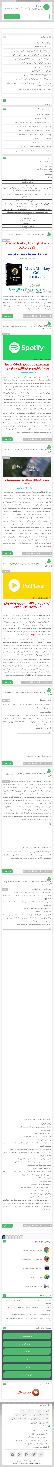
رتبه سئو (21, 194)
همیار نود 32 (48, 171)
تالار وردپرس (21, 1460)
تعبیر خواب (30, 1411)
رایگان (50, 176)
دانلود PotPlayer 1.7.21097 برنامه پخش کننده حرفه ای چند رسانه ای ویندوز (27, 565)
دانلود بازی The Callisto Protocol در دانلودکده (36, 74)
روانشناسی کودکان (27, 182)
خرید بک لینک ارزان (45, 161)
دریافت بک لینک (28, 203)
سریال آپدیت (27, 215)
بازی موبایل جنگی (27, 1374)
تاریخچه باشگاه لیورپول (44, 42)
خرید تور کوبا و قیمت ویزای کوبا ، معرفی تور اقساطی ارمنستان (32, 54)
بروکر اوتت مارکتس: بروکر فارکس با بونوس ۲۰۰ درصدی (33, 78)
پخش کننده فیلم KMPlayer (33, 1286)
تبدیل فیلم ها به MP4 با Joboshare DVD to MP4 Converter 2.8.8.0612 (28, 1302)
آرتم (49, 1307)
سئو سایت (48, 174)
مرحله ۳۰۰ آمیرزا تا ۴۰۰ (27, 226)
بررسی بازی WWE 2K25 (43, 46)
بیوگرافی (38, 1411)
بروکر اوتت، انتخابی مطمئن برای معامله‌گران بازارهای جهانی (33, 58)
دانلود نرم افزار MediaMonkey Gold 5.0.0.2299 (25, 234)
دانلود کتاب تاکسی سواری (43, 66)
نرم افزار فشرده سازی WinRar (32, 1268)
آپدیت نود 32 (47, 164)
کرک (27, 1359)
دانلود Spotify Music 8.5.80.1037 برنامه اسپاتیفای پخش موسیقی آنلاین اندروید (27, 327)
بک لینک (16, 1463)
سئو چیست (27, 223)
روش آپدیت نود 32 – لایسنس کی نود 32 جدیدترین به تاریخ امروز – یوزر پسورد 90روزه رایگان (29, 84)
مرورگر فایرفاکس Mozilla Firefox (31, 1259)
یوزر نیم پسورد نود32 (27, 185)
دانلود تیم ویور (27, 1336)
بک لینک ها (26, 201)
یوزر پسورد (27, 217)
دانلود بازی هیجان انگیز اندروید (39, 1418)
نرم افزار (42, 621)
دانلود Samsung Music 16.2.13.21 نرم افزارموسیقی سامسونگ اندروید (28, 693)
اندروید (46, 1411)
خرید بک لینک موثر (31, 209)
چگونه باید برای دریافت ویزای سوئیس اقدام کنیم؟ (35, 62)
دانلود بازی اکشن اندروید (41, 1415)
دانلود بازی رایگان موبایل (27, 1344)
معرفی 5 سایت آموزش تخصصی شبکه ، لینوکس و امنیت (33, 89)
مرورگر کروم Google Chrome (32, 1250)
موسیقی (12, 296)
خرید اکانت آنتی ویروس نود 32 (27, 206)
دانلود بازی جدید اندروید (22, 1415)
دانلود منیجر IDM (36, 1277)
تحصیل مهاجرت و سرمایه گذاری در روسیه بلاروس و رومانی (32, 50)
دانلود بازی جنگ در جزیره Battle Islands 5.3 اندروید (28, 1314)
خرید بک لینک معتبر (10, 187)
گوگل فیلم (27, 1351)
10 (21, 1237)
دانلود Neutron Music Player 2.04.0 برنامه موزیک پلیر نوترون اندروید (29, 774)
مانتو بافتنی (27, 229)
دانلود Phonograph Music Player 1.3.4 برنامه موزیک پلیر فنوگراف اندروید (27, 450)
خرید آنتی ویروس (27, 179)
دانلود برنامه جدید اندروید (18, 1418)
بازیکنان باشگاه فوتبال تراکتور (41, 70)
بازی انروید (27, 1367)
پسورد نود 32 (47, 166)
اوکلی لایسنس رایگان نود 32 (43, 169)
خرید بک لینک (47, 104)
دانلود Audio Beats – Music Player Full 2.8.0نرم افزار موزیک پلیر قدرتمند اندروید (28, 882)
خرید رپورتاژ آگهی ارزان (27, 220)
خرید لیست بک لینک (29, 212)
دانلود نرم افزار (44, 1422)
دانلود (22, 1411)
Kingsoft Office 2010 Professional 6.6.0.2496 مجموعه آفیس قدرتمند (28, 1320)
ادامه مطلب (7, 316)
